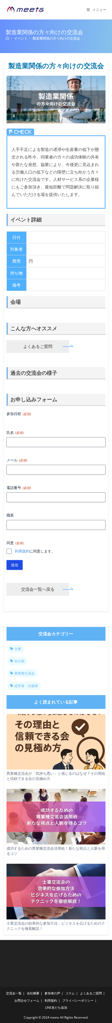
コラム (70, 993)
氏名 (15, 432)
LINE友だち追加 (56, 1007)
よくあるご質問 (37, 346)
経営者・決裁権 (26, 685)
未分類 (19, 661)
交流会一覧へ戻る (37, 589)
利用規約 (22, 551)
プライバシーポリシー (78, 1000)
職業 (10, 515)
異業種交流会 (24, 673)
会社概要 (33, 993)
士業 (17, 648)
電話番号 (19, 487)
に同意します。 (35, 551)
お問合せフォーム (26, 1000)
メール (17, 460)
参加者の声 (52, 993)
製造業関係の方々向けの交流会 (56, 38)
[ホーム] (7, 38)
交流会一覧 (14, 993)
